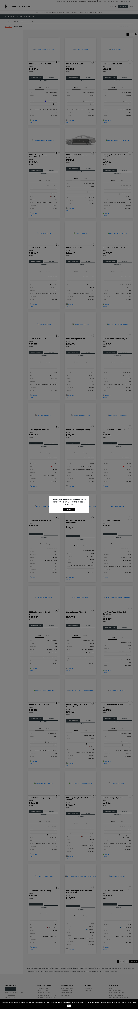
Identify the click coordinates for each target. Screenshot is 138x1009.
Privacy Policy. (131, 1002)
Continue (69, 509)
